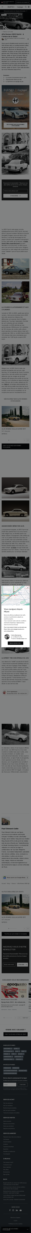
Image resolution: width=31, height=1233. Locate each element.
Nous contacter (15, 643)
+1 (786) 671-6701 (17, 637)
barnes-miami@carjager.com (19, 638)
